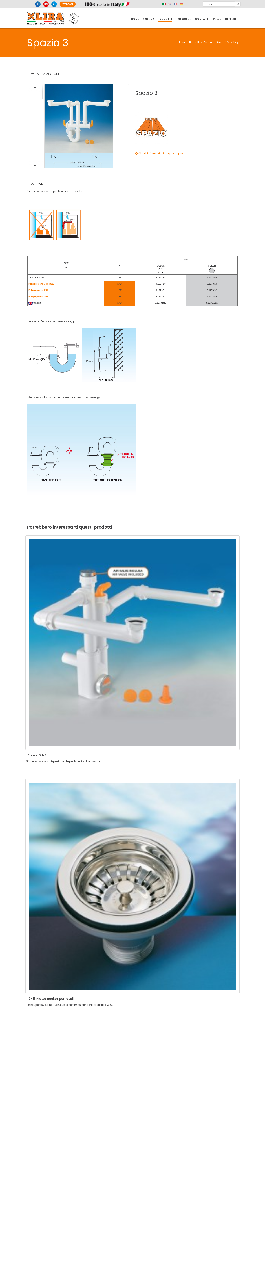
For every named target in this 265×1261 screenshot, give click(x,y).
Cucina (207, 42)
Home (182, 42)
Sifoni (219, 42)
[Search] (238, 4)
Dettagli (37, 183)
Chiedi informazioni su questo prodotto (164, 153)
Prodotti (194, 42)
